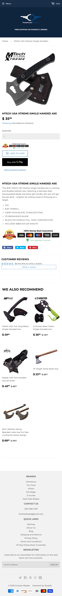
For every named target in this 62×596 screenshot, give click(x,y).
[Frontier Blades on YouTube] (40, 578)
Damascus (31, 482)
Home (5, 41)
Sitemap (31, 524)
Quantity (6, 130)
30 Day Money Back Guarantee (31, 545)
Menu (8, 3)
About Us (31, 528)
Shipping (6, 123)
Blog (31, 531)
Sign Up (54, 565)
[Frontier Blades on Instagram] (35, 578)
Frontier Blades (22, 585)
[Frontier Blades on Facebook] (25, 578)
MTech (31, 488)
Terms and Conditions (31, 541)
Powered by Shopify (42, 585)
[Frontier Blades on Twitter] (20, 578)
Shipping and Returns (31, 534)
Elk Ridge (31, 492)
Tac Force (31, 485)
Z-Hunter (31, 495)
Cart (57, 3)
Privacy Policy (31, 538)
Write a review (29, 267)
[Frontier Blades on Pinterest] (30, 578)
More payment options (15, 170)
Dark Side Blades (31, 499)
